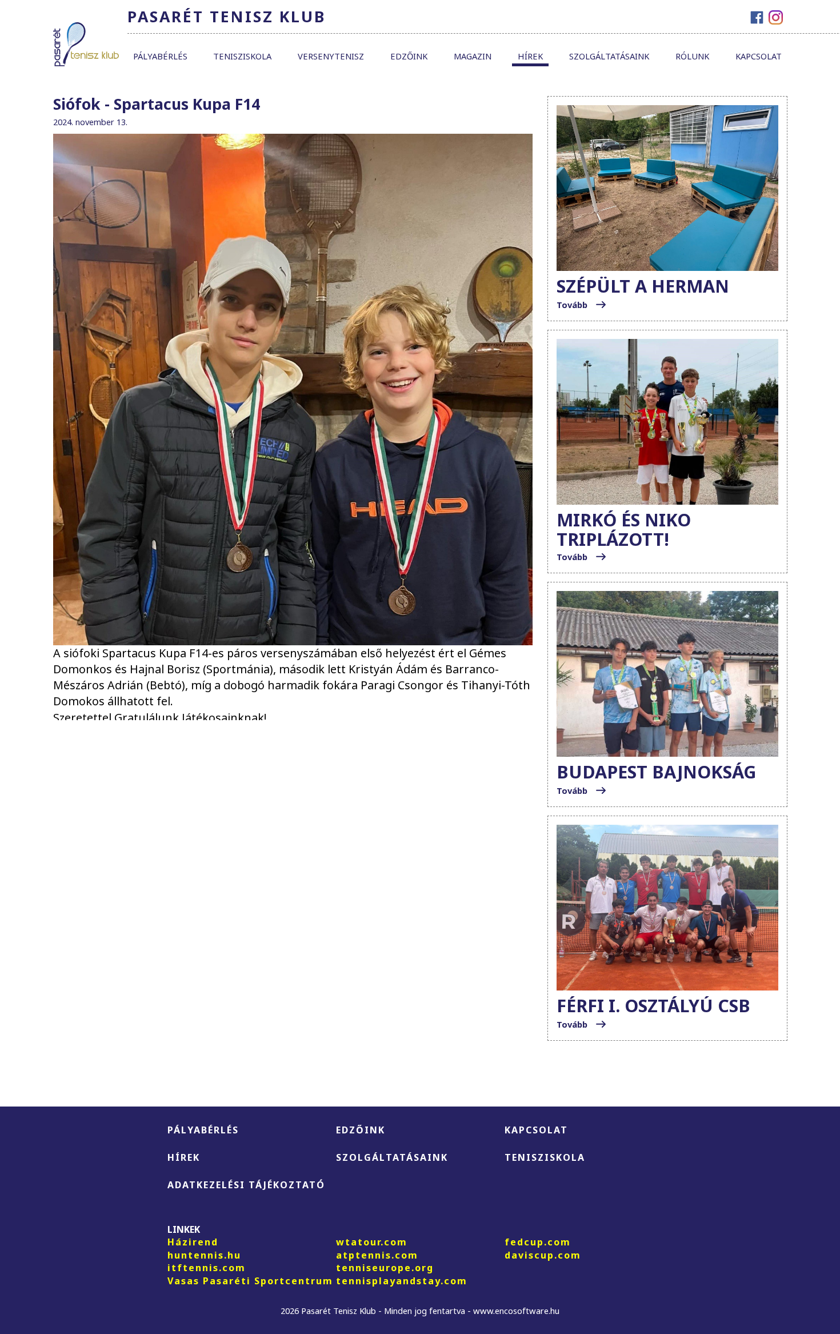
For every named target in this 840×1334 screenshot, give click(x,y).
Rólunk (692, 56)
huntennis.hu (204, 1255)
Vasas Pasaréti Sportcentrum (250, 1281)
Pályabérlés (160, 56)
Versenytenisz (331, 56)
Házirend (192, 1242)
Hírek (530, 56)
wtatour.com (371, 1242)
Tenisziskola (242, 56)
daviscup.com (543, 1255)
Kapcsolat (758, 56)
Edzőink (408, 56)
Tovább (573, 304)
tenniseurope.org (385, 1267)
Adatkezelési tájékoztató (246, 1185)
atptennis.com (377, 1255)
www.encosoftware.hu (516, 1310)
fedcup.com (538, 1242)
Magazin (472, 56)
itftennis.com (206, 1267)
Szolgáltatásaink (609, 56)
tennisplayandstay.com (401, 1281)
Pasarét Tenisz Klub (226, 16)
